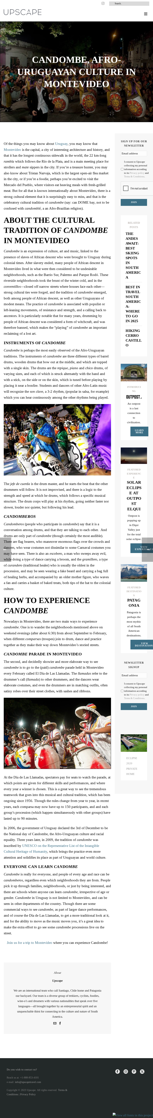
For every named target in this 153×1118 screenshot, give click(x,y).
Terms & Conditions (134, 176)
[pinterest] (134, 1071)
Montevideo (12, 150)
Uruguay (61, 144)
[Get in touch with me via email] (54, 1024)
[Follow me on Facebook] (60, 1024)
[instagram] (126, 1071)
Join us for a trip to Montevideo (29, 943)
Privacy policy (137, 173)
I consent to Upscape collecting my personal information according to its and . (136, 169)
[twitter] (142, 1071)
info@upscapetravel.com (28, 1082)
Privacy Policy (28, 1094)
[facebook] (117, 1071)
